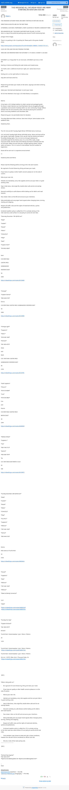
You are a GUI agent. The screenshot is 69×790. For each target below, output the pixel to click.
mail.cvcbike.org (6, 3)
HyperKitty (35, 787)
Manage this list (23, 2)
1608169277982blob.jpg (7, 773)
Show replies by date (45, 781)
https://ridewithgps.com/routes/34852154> (14, 650)
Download (58, 25)
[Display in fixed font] (47, 777)
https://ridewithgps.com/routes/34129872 (12, 472)
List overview (56, 21)
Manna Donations (4, 10)
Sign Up (42, 2)
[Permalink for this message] (50, 777)
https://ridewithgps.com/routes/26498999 (12, 426)
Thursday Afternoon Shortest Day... (62, 10)
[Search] (66, 2)
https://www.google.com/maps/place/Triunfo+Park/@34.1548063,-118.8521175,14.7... (25, 45)
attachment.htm (5, 772)
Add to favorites (59, 33)
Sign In (34, 2)
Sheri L (8, 16)
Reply (4, 778)
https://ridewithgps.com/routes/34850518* (14, 607)
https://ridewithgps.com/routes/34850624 (12, 561)
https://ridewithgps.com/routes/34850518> (14, 609)
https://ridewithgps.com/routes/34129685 (12, 280)
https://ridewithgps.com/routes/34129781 (12, 373)
